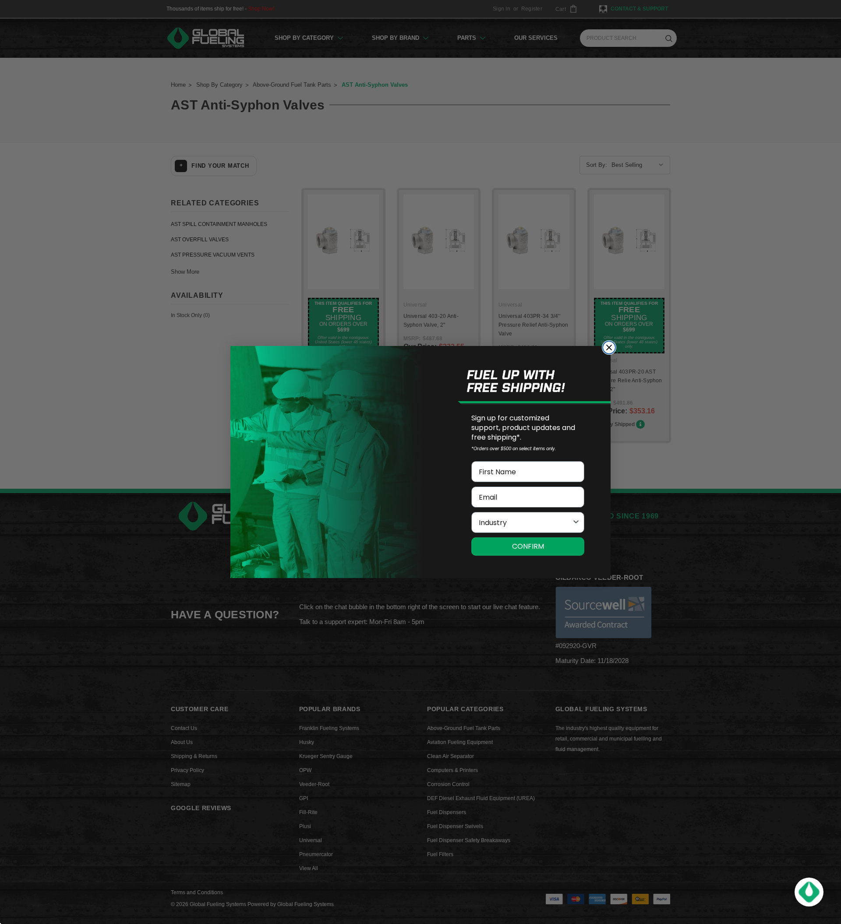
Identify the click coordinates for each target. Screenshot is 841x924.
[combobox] (525, 522)
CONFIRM (528, 546)
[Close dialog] (609, 347)
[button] (809, 892)
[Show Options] (576, 522)
